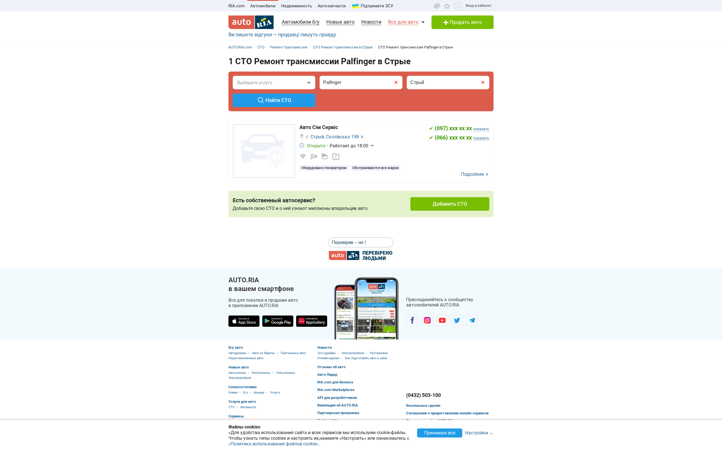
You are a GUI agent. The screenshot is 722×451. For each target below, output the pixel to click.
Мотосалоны (261, 373)
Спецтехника (285, 373)
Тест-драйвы (326, 353)
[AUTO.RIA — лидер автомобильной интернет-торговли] (251, 22)
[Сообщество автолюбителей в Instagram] (427, 320)
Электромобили (239, 378)
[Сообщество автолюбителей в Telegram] (472, 320)
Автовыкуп (248, 407)
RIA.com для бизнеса (335, 382)
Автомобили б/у (301, 22)
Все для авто (403, 22)
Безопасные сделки (423, 405)
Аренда (259, 392)
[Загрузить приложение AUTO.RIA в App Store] (243, 321)
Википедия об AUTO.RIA (337, 405)
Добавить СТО (450, 204)
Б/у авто (235, 347)
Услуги (275, 392)
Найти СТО (278, 100)
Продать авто (465, 22)
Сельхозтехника (242, 387)
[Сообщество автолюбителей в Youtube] (442, 320)
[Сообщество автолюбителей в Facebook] (412, 320)
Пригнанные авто (293, 353)
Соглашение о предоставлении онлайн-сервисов (447, 413)
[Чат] (437, 6)
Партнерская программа (338, 413)
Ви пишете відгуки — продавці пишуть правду (282, 34)
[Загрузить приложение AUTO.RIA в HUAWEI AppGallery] (311, 321)
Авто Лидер (327, 374)
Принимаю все (439, 433)
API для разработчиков (337, 398)
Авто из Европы (263, 353)
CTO (231, 407)
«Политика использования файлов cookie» (273, 443)
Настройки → (479, 433)
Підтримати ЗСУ (377, 5)
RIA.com (236, 5)
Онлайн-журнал (328, 358)
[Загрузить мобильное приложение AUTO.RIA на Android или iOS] (366, 308)
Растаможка (379, 353)
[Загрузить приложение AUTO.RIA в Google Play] (277, 321)
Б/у (245, 392)
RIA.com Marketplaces (336, 390)
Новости (371, 22)
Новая (232, 392)
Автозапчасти (332, 5)
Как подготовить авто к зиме (366, 358)
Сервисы (236, 416)
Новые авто (340, 22)
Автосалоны (237, 373)
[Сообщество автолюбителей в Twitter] (457, 320)
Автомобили (263, 5)
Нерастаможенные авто (245, 358)
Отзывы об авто (331, 367)
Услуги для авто (242, 401)
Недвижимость (296, 5)
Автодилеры (237, 353)
